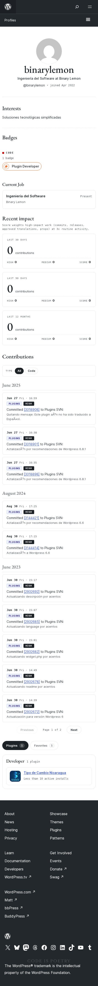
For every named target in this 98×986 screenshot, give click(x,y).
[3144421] (31, 518)
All (19, 371)
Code (31, 371)
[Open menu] (90, 7)
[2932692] (32, 591)
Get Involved (61, 853)
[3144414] (31, 548)
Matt (11, 900)
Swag (57, 877)
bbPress (14, 908)
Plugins (14, 745)
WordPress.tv (18, 877)
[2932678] (32, 682)
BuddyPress (17, 916)
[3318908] (32, 409)
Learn (9, 853)
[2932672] (32, 712)
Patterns (57, 838)
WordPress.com (20, 892)
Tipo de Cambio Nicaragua (45, 773)
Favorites (43, 745)
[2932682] (32, 652)
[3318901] (31, 444)
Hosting (11, 830)
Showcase (58, 813)
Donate (58, 869)
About (10, 813)
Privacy (11, 838)
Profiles (10, 20)
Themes (56, 822)
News (9, 822)
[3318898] (32, 474)
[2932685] (32, 622)
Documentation (17, 861)
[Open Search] (77, 7)
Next (74, 730)
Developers (14, 869)
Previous (27, 730)
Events (56, 861)
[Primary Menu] (88, 19)
